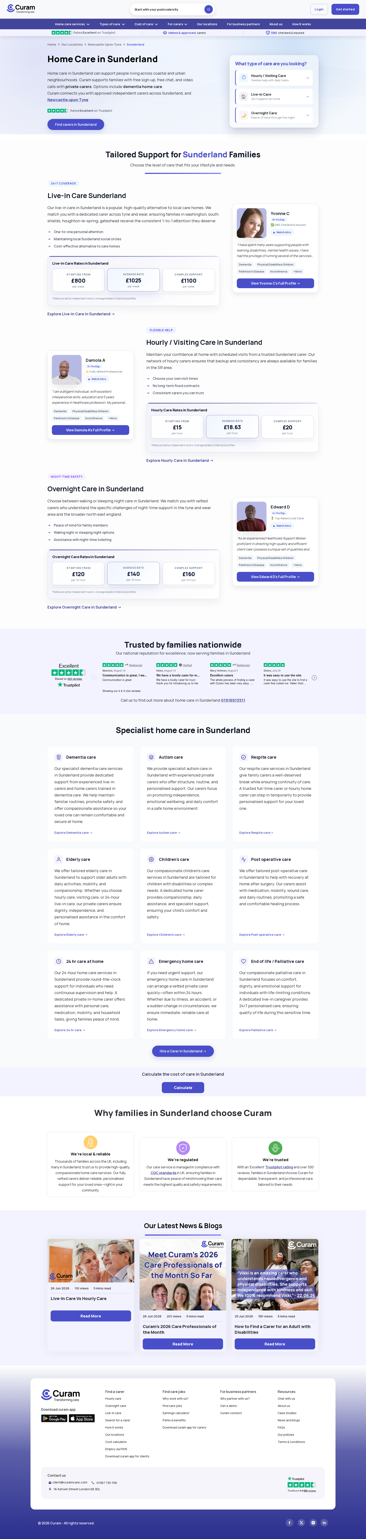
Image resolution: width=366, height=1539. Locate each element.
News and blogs (289, 1420)
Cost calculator (116, 1442)
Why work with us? (176, 1399)
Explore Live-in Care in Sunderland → (81, 313)
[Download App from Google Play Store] (54, 1418)
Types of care (110, 24)
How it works (301, 24)
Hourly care (113, 1399)
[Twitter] (301, 1523)
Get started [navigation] (345, 9)
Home (51, 44)
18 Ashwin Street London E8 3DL (77, 1489)
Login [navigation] (319, 9)
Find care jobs (172, 1406)
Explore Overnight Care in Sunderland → (84, 607)
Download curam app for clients (127, 1456)
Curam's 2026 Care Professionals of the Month (179, 1329)
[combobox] (172, 9)
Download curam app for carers (184, 1427)
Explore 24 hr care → (69, 1030)
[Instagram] (313, 1523)
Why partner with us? (235, 1399)
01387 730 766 (107, 1482)
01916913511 (233, 700)
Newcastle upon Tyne (67, 99)
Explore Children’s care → (166, 935)
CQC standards (164, 1172)
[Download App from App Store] (82, 1419)
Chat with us (286, 1399)
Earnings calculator (176, 1413)
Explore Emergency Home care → (172, 1030)
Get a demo (228, 1406)
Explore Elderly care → (71, 935)
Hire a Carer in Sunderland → (183, 1051)
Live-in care (113, 1413)
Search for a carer (117, 1420)
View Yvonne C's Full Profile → (275, 283)
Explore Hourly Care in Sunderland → (180, 460)
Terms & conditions (291, 1442)
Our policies (286, 1435)
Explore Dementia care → (73, 833)
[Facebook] (289, 1523)
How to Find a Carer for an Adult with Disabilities (273, 1329)
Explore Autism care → (164, 833)
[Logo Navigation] (21, 9)
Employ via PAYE (116, 1449)
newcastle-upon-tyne (104, 44)
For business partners (243, 24)
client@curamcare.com (70, 1482)
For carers (175, 24)
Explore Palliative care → (258, 1030)
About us (276, 24)
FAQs (281, 1427)
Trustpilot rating (279, 1167)
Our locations (207, 24)
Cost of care (144, 24)
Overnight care (115, 1406)
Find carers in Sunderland (76, 124)
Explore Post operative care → (262, 935)
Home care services (70, 24)
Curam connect (231, 1413)
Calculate (183, 1087)
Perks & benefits (174, 1420)
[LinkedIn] (324, 1523)
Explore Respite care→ (256, 833)
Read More (90, 1316)
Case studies (287, 1413)
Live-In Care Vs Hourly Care (79, 1298)
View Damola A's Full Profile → (90, 430)
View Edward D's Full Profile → (275, 576)
